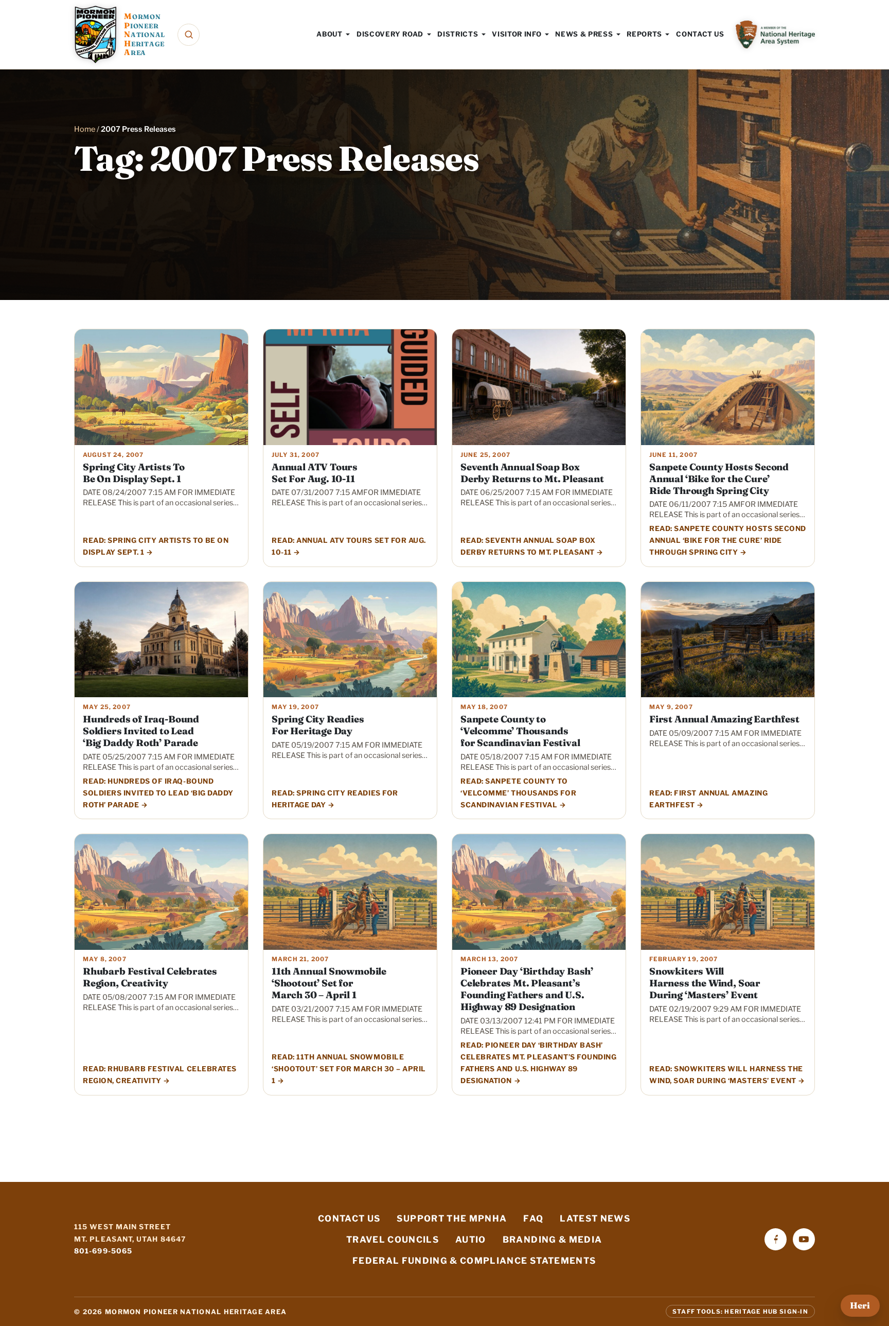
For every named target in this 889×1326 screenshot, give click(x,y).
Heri (860, 1305)
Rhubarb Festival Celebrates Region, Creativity (150, 977)
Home (84, 129)
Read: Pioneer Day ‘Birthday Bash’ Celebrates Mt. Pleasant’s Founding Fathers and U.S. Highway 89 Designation (538, 1063)
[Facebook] (775, 1239)
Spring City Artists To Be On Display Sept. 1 (134, 473)
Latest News (595, 1218)
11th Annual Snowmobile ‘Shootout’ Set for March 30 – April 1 (329, 983)
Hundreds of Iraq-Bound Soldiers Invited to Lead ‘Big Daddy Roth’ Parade (141, 731)
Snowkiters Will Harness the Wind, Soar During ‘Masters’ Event (704, 983)
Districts (457, 34)
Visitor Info (516, 34)
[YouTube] (804, 1239)
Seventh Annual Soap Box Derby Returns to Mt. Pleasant (532, 473)
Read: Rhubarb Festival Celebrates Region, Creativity (160, 1075)
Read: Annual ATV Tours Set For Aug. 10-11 (349, 546)
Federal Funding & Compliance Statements (474, 1261)
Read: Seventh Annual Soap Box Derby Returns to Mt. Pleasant (528, 546)
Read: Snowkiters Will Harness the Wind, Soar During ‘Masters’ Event (726, 1075)
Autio (470, 1239)
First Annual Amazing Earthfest (724, 719)
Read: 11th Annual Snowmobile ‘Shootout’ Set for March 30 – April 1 (349, 1069)
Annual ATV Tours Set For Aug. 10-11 (315, 473)
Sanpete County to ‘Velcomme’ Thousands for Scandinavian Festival (520, 731)
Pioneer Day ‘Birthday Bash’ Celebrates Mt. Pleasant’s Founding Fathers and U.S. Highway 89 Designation (526, 989)
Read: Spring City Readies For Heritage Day (335, 799)
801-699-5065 (103, 1251)
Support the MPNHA (452, 1218)
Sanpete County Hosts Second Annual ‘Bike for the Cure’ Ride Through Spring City (719, 479)
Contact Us (700, 34)
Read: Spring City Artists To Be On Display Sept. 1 (156, 546)
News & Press (584, 34)
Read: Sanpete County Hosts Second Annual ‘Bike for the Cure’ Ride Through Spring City (727, 540)
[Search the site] (188, 35)
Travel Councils (392, 1239)
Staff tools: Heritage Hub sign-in (740, 1311)
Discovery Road (390, 34)
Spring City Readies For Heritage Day (318, 725)
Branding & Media (552, 1239)
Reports (644, 34)
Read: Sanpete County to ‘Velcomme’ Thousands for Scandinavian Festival (518, 793)
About (329, 34)
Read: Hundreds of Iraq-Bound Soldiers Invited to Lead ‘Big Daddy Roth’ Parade (158, 793)
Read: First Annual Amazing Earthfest (708, 799)
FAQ (533, 1218)
